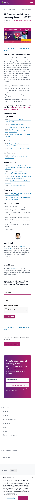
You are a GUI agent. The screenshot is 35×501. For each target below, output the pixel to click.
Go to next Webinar (25, 49)
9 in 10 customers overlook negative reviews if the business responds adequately (18, 167)
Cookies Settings (11, 498)
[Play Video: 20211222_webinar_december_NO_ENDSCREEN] (17, 34)
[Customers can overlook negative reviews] (13, 42)
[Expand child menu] (1, 450)
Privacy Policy (11, 493)
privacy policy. (15, 390)
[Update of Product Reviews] (9, 42)
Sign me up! (9, 316)
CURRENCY (5, 470)
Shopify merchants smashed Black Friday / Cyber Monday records (18, 177)
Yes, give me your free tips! (17, 385)
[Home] (4, 9)
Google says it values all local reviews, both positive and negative (16, 172)
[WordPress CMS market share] (12, 42)
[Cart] (23, 2)
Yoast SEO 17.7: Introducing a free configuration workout (17, 198)
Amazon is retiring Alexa (17, 185)
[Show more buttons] (29, 42)
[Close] (32, 478)
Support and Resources (11, 450)
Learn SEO (6, 457)
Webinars (12, 9)
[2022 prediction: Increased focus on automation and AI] (19, 42)
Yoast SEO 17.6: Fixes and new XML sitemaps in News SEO (18, 194)
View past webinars (10, 344)
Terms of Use (24, 480)
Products (6, 444)
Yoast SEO (6, 407)
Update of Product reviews (17, 124)
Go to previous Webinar (9, 49)
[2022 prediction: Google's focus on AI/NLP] (17, 42)
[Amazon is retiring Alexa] (15, 42)
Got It (22, 498)
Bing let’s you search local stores (20, 148)
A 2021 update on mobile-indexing (19, 127)
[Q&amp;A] (21, 42)
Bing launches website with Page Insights (17, 145)
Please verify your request (11, 305)
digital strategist (14, 268)
